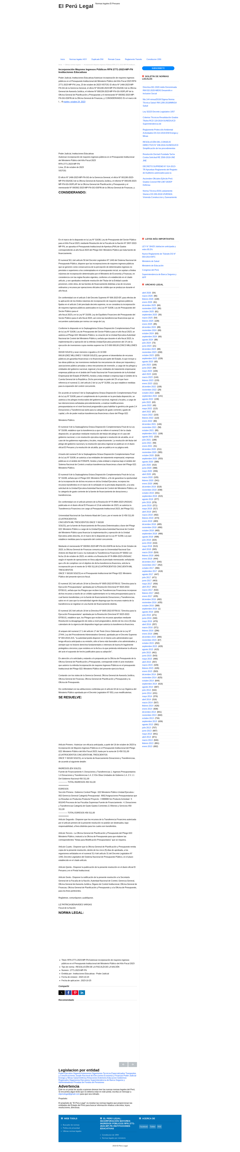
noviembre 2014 (149, 677)
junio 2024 (147, 346)
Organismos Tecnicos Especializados (108, 1073)
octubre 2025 (148, 311)
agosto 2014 (147, 687)
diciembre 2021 (149, 424)
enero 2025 (147, 324)
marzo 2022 (147, 415)
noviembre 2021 (149, 427)
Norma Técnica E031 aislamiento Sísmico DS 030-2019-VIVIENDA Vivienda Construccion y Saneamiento (160, 194)
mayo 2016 (147, 621)
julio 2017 (146, 577)
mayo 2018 (147, 546)
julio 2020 (146, 465)
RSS (159, 1127)
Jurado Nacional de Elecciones (89, 1076)
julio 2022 (146, 402)
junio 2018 (147, 543)
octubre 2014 (148, 681)
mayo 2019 (147, 509)
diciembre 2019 (149, 487)
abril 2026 (146, 293)
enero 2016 (147, 634)
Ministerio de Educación (153, 266)
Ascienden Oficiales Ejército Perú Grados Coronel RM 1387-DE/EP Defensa (157, 182)
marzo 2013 (147, 740)
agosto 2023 (147, 362)
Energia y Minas (65, 1078)
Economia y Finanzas (113, 1076)
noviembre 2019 (149, 490)
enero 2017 (147, 596)
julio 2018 (146, 540)
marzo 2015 (147, 665)
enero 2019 (147, 521)
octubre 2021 (148, 430)
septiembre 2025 (149, 315)
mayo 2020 (147, 471)
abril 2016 (146, 624)
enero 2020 (147, 484)
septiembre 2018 (149, 534)
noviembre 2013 (149, 715)
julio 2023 (146, 365)
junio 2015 (147, 656)
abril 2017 (146, 587)
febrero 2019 (147, 518)
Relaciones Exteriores (97, 1078)
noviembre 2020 (149, 452)
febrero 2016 (147, 631)
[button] (61, 992)
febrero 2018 (147, 555)
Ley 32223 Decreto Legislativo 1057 (159, 112)
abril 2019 (146, 512)
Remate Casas (114, 59)
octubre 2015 (148, 643)
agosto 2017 (147, 574)
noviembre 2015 (149, 640)
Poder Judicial (130, 1076)
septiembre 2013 (149, 721)
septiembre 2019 (149, 496)
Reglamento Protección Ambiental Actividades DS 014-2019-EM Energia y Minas (160, 133)
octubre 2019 (148, 493)
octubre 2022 (148, 393)
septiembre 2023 (149, 358)
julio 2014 (146, 690)
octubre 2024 (148, 333)
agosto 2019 (147, 499)
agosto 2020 (147, 462)
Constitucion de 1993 (110, 1135)
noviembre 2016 (149, 602)
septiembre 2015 (149, 646)
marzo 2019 (147, 515)
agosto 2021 (147, 437)
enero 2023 (147, 383)
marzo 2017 (147, 590)
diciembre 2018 (149, 524)
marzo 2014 (147, 703)
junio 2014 (147, 693)
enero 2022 (147, 421)
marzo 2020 (147, 477)
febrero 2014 (147, 706)
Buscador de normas (71, 1125)
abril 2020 (146, 474)
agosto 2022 (147, 399)
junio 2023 (147, 368)
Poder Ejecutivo (65, 1073)
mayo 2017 (147, 584)
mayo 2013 (147, 734)
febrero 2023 (147, 380)
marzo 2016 (147, 627)
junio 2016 (147, 618)
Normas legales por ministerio (114, 1138)
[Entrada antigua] (132, 1064)
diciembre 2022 (149, 387)
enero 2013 (147, 746)
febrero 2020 (147, 480)
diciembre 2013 (149, 712)
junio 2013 (147, 731)
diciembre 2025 (149, 305)
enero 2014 (147, 709)
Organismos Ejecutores (79, 1080)
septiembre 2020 (149, 458)
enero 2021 (147, 446)
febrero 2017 (147, 593)
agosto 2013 (147, 724)
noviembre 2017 (149, 565)
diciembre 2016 (149, 599)
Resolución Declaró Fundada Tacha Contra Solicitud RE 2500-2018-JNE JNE (159, 157)
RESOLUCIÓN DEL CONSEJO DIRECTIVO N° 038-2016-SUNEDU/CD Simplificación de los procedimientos (160, 145)
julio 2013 (146, 728)
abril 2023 (146, 374)
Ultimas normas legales (72, 1131)
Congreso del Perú (150, 270)
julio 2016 (146, 615)
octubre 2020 (148, 455)
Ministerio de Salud (150, 261)
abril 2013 (146, 737)
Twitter (152, 1127)
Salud (76, 1078)
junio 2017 (147, 581)
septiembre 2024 (149, 336)
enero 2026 (147, 302)
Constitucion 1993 (153, 59)
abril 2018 (146, 549)
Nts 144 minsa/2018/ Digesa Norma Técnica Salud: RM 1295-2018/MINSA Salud (160, 102)
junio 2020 (147, 468)
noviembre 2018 (149, 527)
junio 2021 (147, 443)
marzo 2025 (147, 318)
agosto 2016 (147, 612)
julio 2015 (146, 652)
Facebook (144, 1127)
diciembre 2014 (149, 674)
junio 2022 (147, 405)
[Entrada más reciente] (123, 1064)
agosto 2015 (147, 649)
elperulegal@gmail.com (69, 1094)
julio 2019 (146, 502)
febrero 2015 (147, 668)
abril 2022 (146, 412)
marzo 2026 (147, 296)
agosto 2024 (147, 340)
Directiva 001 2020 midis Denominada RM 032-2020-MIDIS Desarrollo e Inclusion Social (160, 90)
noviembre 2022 (149, 390)
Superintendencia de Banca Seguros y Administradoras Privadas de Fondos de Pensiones (91, 1081)
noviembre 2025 (149, 308)
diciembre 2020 (149, 449)
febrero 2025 (147, 321)
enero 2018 (147, 559)
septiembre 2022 (149, 396)
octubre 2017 (148, 568)
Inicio (62, 59)
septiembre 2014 (149, 684)
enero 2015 (147, 671)
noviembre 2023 (149, 352)
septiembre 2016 (149, 609)
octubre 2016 (148, 606)
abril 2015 (146, 662)
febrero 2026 (147, 299)
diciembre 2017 (149, 562)
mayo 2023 (147, 371)
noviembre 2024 (149, 330)
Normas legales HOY (78, 59)
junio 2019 (147, 505)
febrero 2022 (147, 418)
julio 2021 (146, 440)
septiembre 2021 (149, 433)
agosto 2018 (147, 537)
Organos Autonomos (82, 1073)
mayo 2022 (147, 408)
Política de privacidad (71, 1128)
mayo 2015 (147, 659)
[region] (120, 32)
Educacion (112, 1078)
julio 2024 (146, 343)
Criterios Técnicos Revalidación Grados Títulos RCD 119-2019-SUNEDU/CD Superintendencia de (160, 120)
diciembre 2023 (149, 349)
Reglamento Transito (133, 59)
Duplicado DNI (97, 59)
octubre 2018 (148, 530)
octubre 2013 (148, 718)
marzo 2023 (147, 377)
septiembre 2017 (149, 571)
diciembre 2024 (149, 327)
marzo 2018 (147, 552)
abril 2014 (146, 699)
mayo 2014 (147, 696)
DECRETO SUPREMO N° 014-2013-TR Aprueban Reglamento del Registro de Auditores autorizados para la (160, 169)
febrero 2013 (147, 743)
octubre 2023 (148, 355)
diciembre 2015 (149, 637)
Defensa (83, 1078)
